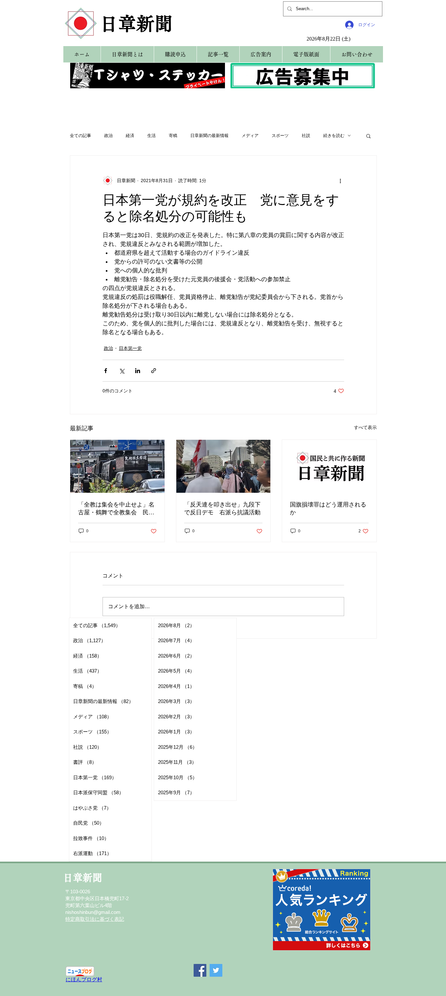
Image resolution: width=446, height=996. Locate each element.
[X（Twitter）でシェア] (122, 371)
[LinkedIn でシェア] (138, 371)
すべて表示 (365, 427)
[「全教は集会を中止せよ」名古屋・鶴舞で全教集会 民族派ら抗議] (117, 466)
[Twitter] (216, 970)
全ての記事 (80, 135)
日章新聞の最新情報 (209, 135)
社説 (306, 135)
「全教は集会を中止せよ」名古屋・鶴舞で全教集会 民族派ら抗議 (116, 508)
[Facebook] (200, 970)
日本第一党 (130, 348)
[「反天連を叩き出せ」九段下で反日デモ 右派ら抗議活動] (223, 466)
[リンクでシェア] (154, 371)
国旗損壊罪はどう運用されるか (328, 508)
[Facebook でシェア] (106, 371)
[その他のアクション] (340, 180)
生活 (151, 135)
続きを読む (333, 135)
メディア (250, 135)
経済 (130, 135)
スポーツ (280, 135)
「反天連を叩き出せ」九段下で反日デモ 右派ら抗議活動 (222, 508)
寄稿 (173, 135)
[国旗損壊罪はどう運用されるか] (329, 466)
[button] (368, 135)
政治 (108, 135)
